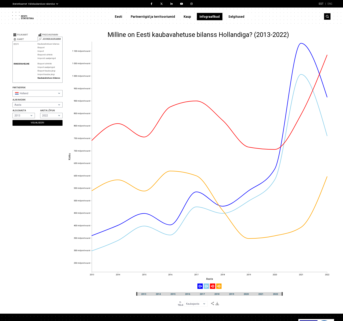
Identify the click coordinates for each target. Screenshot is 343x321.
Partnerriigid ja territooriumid (153, 16)
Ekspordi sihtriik (45, 55)
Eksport (41, 47)
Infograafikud (210, 16)
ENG (330, 3)
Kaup (187, 16)
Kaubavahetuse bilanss (48, 44)
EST (321, 3)
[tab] (25, 35)
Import (41, 51)
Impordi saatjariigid (47, 58)
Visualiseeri (37, 122)
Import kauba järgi (46, 74)
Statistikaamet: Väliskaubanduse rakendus (34, 4)
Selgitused (236, 16)
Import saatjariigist (46, 67)
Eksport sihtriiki (45, 64)
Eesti (118, 16)
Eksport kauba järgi (46, 71)
